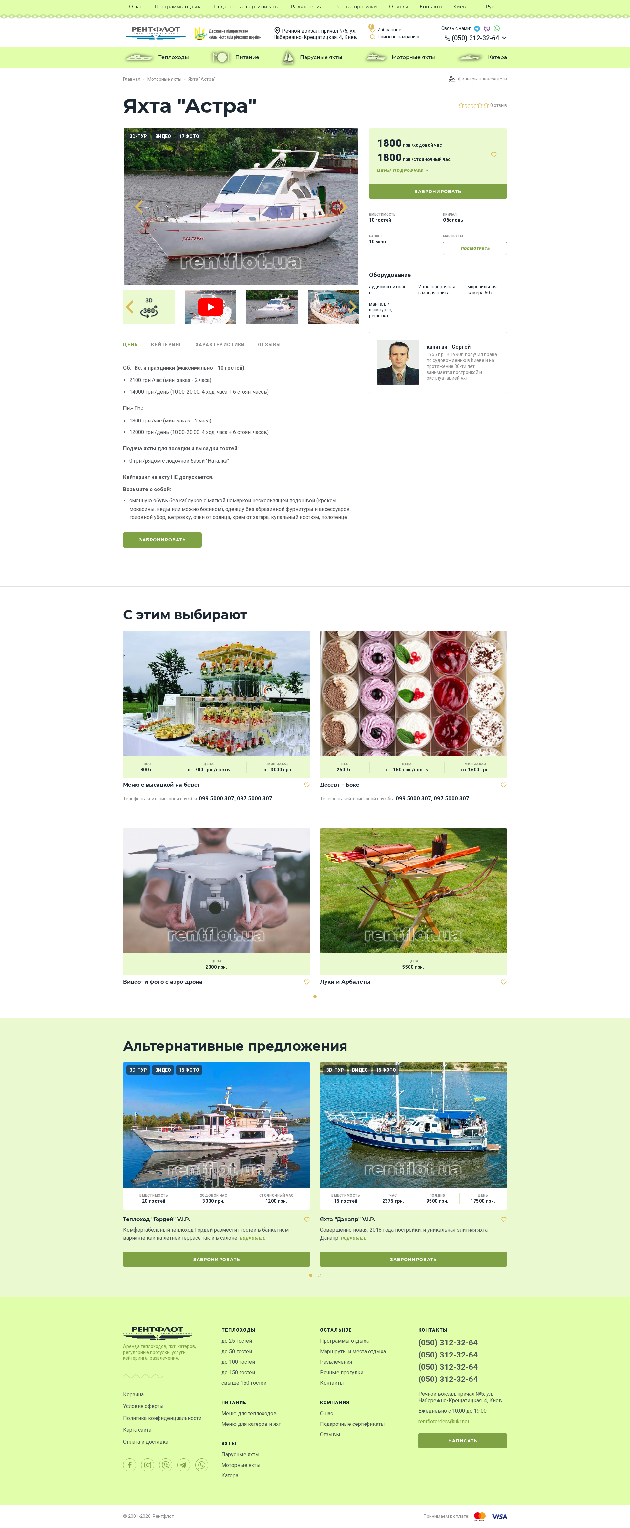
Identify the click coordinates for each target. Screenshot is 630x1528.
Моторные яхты (241, 1465)
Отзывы (330, 1434)
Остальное (336, 1330)
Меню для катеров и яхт (251, 1424)
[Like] (494, 154)
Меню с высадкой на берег (161, 785)
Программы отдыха (344, 1341)
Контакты (332, 1383)
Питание (233, 1402)
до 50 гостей (236, 1351)
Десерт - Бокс (339, 785)
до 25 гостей (236, 1341)
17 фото (189, 136)
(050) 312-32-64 (448, 1342)
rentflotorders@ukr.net (443, 1421)
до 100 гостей (238, 1362)
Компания (334, 1402)
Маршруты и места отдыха (353, 1351)
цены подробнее (400, 170)
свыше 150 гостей (243, 1383)
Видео (163, 136)
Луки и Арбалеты (345, 982)
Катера (229, 1475)
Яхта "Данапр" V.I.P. (347, 1219)
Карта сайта (137, 1430)
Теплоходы (238, 1330)
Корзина (133, 1394)
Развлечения (336, 1362)
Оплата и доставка (145, 1442)
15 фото (189, 1070)
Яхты (228, 1443)
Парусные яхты (240, 1454)
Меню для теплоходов (249, 1413)
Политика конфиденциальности (162, 1418)
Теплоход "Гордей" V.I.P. (156, 1219)
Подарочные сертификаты (352, 1424)
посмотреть (475, 248)
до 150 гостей (238, 1372)
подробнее (252, 1238)
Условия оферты (143, 1406)
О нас (326, 1413)
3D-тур (138, 136)
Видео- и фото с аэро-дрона (162, 982)
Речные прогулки (341, 1372)
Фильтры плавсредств (482, 78)
